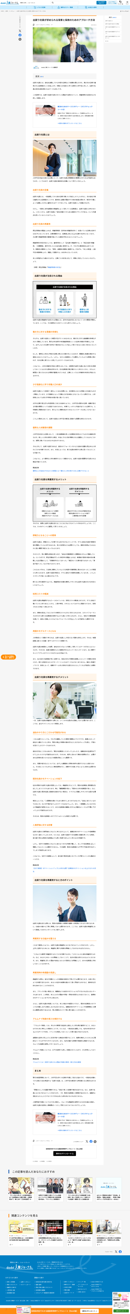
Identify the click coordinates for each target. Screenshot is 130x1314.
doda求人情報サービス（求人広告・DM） (17, 1301)
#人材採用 (49, 1161)
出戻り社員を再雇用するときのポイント (112, 37)
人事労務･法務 (11, 1290)
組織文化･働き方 (11, 1287)
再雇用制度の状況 (54, 267)
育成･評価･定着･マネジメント (44, 1287)
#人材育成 (35, 1161)
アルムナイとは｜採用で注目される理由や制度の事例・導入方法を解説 (57, 1062)
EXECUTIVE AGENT (61, 1301)
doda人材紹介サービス (37, 1301)
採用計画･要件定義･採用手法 (44, 1282)
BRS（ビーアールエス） (75, 1301)
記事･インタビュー (69, 1282)
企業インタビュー (26, 1282)
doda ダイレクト (49, 1301)
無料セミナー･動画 (69, 1284)
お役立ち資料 (68, 1287)
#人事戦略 (42, 1161)
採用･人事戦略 (11, 1282)
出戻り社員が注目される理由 (112, 24)
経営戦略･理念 (11, 1293)
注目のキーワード (69, 1293)
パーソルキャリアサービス (83, 1285)
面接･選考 (38, 1284)
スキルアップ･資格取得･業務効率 (45, 1293)
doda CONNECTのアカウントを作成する (97, 1290)
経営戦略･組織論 (40, 1290)
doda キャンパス (107, 1301)
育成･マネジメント (12, 1284)
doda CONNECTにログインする (96, 1285)
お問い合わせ (82, 1292)
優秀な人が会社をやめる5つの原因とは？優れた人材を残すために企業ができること (61, 471)
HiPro (85, 1301)
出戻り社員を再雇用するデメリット (112, 32)
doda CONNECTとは (97, 1282)
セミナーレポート (26, 1284)
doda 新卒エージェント (94, 1301)
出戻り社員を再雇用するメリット (112, 27)
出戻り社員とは (109, 20)
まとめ (106, 41)
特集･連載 (67, 1290)
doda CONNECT (101, 2)
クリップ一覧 (82, 1282)
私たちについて (82, 1289)
